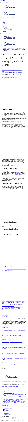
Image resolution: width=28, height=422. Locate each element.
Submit (14, 417)
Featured (4, 31)
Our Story (6, 413)
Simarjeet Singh (17, 173)
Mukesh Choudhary (19, 174)
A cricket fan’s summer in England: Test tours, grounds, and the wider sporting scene (13, 365)
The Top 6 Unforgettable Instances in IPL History (12, 342)
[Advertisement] (14, 93)
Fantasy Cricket (14, 301)
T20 (3, 26)
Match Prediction (9, 29)
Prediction (5, 27)
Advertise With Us (8, 408)
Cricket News (5, 23)
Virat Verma (5, 68)
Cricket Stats (5, 24)
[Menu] (0, 20)
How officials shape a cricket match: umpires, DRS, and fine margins (14, 392)
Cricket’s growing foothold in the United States (14, 401)
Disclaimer (6, 410)
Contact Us (2, 18)
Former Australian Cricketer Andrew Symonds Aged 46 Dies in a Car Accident (12, 308)
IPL (25, 301)
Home (4, 22)
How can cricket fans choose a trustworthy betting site (13, 330)
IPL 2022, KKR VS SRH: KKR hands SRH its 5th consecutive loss (13, 305)
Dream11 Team (8, 28)
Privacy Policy (7, 414)
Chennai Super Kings (6, 301)
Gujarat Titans (21, 301)
